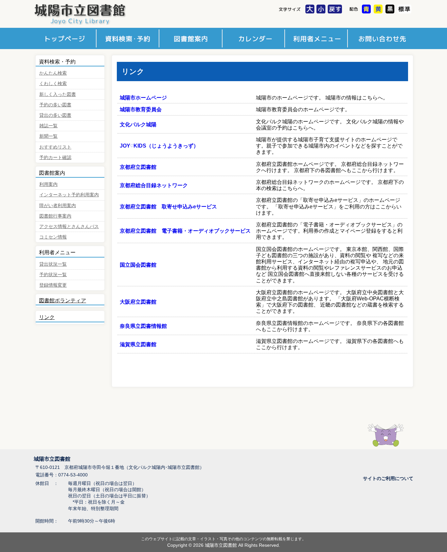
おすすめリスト (55, 147)
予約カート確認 (55, 157)
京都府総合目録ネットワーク (154, 185)
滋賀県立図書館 (138, 344)
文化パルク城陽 (138, 124)
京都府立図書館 (138, 167)
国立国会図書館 (138, 265)
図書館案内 (191, 38)
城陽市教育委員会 (141, 109)
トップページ (65, 38)
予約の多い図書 (55, 104)
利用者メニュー (317, 38)
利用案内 (48, 184)
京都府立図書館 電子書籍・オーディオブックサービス (185, 231)
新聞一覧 (48, 136)
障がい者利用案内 (57, 205)
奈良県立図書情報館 (143, 326)
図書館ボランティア (62, 300)
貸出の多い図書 (55, 115)
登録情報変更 (53, 285)
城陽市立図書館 (93, 14)
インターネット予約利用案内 (69, 194)
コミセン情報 (53, 237)
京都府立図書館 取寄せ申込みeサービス (168, 206)
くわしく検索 (53, 83)
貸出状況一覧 (53, 264)
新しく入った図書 (57, 94)
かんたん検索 (53, 73)
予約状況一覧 (53, 274)
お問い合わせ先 (381, 38)
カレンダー (254, 38)
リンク (47, 317)
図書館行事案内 (55, 216)
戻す (336, 9)
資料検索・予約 (128, 38)
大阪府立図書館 (138, 302)
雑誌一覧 (48, 125)
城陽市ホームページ (143, 97)
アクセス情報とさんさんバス (69, 226)
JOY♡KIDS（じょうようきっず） (159, 146)
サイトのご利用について (388, 478)
